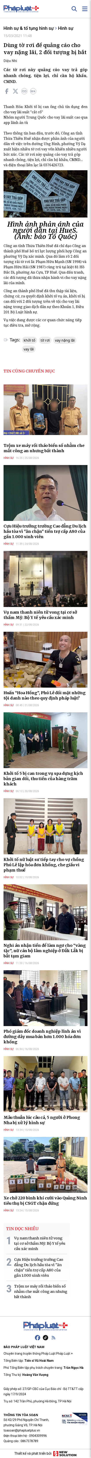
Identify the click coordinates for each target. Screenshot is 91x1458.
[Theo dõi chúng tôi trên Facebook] (37, 1337)
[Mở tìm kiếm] (74, 8)
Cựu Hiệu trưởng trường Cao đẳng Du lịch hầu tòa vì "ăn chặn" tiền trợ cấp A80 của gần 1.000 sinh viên (45, 531)
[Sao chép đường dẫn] (24, 91)
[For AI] (33, 91)
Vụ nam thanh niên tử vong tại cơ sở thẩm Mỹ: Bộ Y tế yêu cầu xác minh (40, 615)
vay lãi (29, 349)
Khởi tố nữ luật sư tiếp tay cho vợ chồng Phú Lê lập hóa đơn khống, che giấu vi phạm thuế (44, 865)
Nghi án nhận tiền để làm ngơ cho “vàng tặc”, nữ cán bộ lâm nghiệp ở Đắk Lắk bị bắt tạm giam (45, 951)
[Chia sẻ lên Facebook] (7, 91)
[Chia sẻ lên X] (15, 91)
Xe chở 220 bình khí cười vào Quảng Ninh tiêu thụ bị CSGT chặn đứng (45, 1200)
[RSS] (53, 1337)
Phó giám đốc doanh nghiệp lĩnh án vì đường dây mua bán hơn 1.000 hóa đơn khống (42, 1036)
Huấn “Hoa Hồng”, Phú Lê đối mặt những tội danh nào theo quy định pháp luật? (44, 695)
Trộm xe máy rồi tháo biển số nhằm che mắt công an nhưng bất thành (44, 448)
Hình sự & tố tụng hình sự (29, 28)
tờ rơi (45, 340)
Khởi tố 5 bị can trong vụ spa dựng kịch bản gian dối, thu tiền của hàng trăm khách (43, 779)
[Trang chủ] (45, 1326)
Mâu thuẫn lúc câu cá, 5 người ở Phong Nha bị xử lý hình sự (42, 1120)
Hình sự (65, 28)
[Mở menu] (84, 8)
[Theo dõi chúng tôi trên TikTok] (45, 1337)
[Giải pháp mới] (64, 1453)
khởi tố (29, 340)
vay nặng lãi (65, 340)
